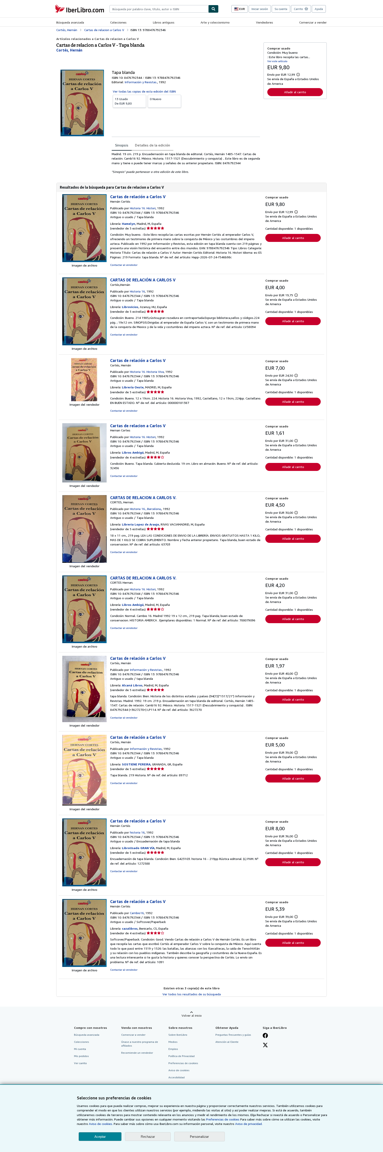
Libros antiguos (163, 22)
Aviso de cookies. (101, 1124)
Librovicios (130, 307)
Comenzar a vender (313, 22)
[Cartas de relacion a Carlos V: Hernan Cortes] (84, 481)
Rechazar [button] (148, 1136)
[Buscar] (213, 9)
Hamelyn (128, 223)
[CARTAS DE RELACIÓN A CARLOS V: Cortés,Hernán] (84, 344)
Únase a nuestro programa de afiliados (139, 1043)
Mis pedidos (81, 1056)
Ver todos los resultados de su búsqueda (191, 994)
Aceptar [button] (100, 1136)
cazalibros (130, 928)
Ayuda (319, 9)
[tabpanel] (186, 163)
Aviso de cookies (179, 1070)
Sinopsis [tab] (121, 145)
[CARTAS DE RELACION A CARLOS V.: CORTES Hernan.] (84, 642)
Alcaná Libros (132, 685)
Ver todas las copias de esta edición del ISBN (144, 91)
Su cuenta (281, 9)
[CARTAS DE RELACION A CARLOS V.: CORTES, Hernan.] (84, 561)
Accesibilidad (176, 1077)
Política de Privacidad (181, 1056)
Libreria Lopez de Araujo (140, 524)
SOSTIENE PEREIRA (136, 764)
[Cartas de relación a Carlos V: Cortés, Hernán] (84, 400)
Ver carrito (80, 1063)
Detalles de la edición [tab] (152, 145)
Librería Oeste (133, 387)
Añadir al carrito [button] (295, 92)
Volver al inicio (192, 1015)
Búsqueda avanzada (70, 22)
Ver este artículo (277, 61)
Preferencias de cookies (222, 1119)
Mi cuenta (80, 1049)
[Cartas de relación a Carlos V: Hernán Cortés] (84, 261)
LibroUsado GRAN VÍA (138, 848)
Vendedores (264, 22)
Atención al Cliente (226, 1041)
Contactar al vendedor (123, 265)
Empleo (173, 1049)
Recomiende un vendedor (137, 1052)
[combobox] (158, 9)
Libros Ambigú (133, 452)
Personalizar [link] (199, 1136)
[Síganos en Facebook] (265, 1036)
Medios (173, 1041)
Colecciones (118, 22)
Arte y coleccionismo (215, 22)
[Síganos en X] (265, 1045)
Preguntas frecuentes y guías (233, 1034)
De (123, 101)
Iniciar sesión (260, 9)
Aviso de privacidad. (248, 1124)
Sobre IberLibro (177, 1034)
